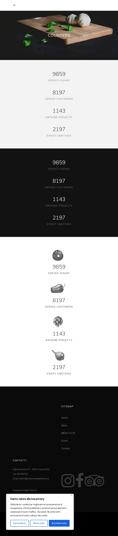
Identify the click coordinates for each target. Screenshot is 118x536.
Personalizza (19, 523)
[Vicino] (71, 495)
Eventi (64, 440)
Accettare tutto (59, 523)
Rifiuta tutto (39, 523)
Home (64, 417)
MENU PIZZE (68, 433)
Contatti (65, 448)
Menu (64, 425)
